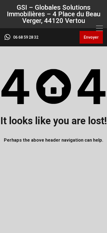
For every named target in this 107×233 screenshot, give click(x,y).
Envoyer (91, 37)
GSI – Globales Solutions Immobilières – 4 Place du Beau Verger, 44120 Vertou (53, 14)
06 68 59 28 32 (25, 37)
